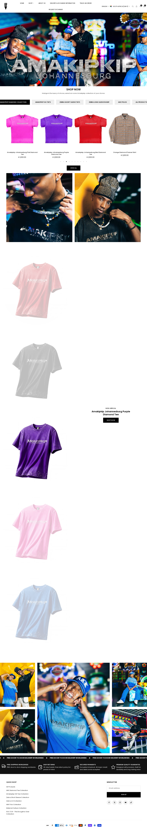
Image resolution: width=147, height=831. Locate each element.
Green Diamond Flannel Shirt (125, 152)
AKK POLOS (122, 102)
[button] (136, 140)
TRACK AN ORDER (86, 3)
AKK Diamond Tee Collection (17, 790)
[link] (19, 766)
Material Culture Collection (16, 808)
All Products (10, 787)
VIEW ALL (73, 168)
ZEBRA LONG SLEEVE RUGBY (99, 102)
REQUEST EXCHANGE (56, 9)
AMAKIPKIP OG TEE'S (43, 102)
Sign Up (123, 794)
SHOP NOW (111, 420)
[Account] (136, 6)
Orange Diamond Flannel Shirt (56, 152)
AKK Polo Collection (13, 804)
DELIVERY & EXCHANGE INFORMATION (62, 3)
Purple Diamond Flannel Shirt (90, 152)
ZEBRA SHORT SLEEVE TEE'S (70, 102)
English (104, 6)
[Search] (133, 6)
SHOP (30, 3)
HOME (22, 3)
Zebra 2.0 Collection (14, 801)
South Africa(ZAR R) (120, 6)
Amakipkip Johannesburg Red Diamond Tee (22, 153)
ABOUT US (41, 3)
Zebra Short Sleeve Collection (17, 797)
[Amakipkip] (6, 6)
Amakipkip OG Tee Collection (17, 794)
